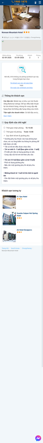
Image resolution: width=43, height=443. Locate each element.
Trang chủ (5, 248)
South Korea (15, 248)
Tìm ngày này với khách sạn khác (21, 88)
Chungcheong (27, 248)
